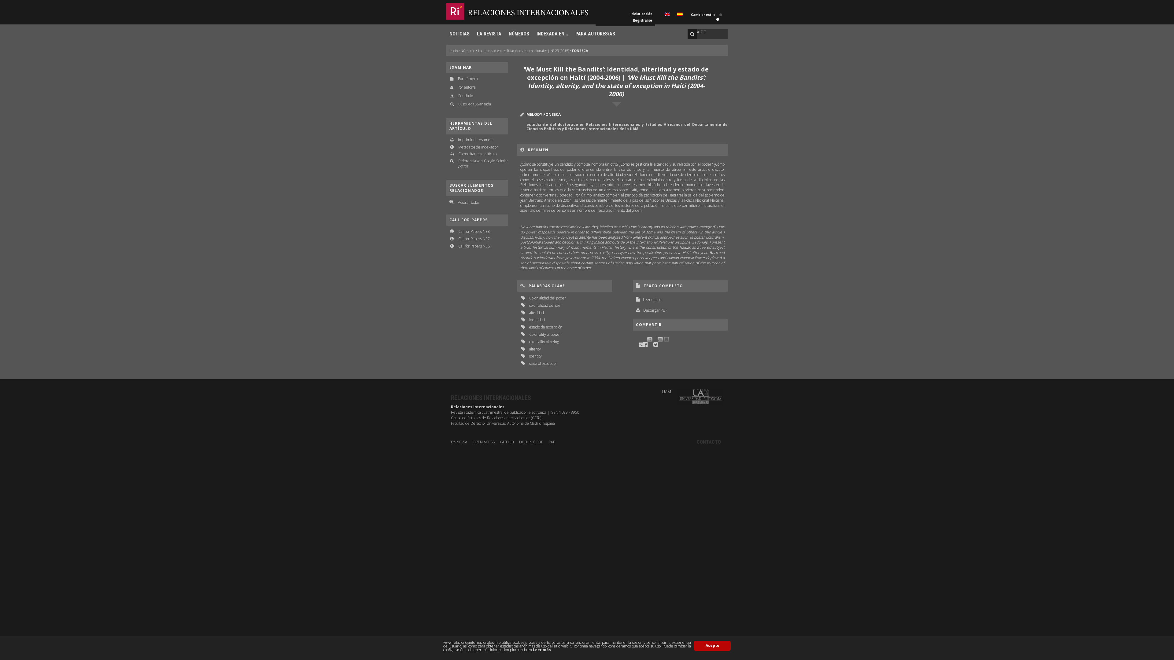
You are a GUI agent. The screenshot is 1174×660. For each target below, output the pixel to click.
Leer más (542, 649)
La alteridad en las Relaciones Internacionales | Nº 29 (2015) (523, 50)
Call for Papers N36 (474, 246)
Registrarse (642, 20)
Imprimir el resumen (475, 139)
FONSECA (580, 50)
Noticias (459, 34)
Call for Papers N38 (474, 231)
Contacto (709, 442)
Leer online (652, 299)
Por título (465, 95)
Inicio (453, 50)
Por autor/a (467, 87)
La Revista (489, 34)
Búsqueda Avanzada (474, 104)
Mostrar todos (468, 202)
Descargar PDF (655, 310)
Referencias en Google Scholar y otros (483, 163)
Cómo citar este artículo (477, 153)
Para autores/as (595, 34)
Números (519, 34)
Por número (468, 78)
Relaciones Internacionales (528, 12)
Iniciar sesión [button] (641, 14)
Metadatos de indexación (478, 147)
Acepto (712, 645)
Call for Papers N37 (474, 238)
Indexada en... (552, 34)
